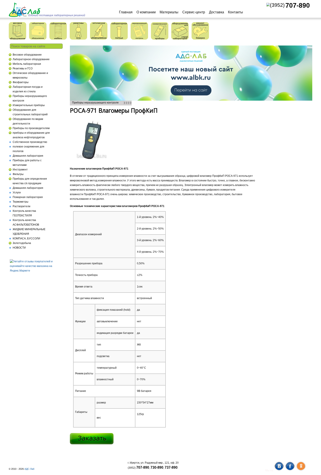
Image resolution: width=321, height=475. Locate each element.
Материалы (169, 12)
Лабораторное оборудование (31, 59)
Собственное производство (30, 142)
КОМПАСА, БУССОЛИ (26, 238)
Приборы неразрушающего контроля (95, 102)
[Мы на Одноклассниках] (301, 470)
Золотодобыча (22, 243)
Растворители (21, 206)
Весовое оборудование (27, 54)
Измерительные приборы (29, 105)
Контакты (235, 12)
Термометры (20, 201)
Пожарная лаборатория (28, 197)
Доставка (216, 12)
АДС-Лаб (29, 469)
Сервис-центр (193, 12)
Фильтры (18, 174)
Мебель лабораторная (27, 63)
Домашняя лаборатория (28, 155)
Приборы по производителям (31, 128)
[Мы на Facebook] (290, 470)
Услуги (17, 192)
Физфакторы (21, 82)
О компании (146, 12)
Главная (126, 12)
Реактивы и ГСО (23, 68)
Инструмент (20, 169)
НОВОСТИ (19, 247)
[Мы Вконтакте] (279, 470)
